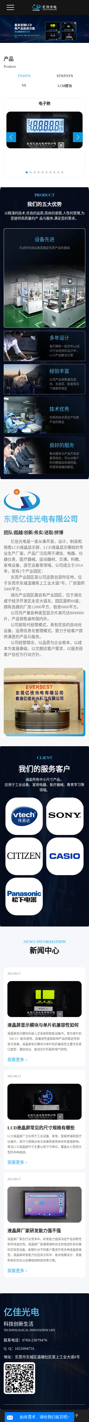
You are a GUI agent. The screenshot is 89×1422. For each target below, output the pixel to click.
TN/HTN (24, 76)
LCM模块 (65, 86)
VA (24, 85)
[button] (11, 137)
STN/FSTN (65, 76)
